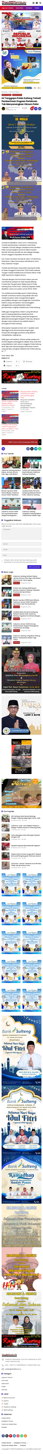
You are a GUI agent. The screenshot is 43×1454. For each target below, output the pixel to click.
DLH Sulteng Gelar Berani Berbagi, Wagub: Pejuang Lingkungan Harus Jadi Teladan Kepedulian (25, 817)
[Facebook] (28, 448)
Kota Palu (5, 1380)
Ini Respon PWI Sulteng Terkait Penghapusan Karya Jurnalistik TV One (10, 427)
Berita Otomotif (9, 1398)
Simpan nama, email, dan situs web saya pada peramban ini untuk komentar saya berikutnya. (20, 561)
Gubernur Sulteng (10, 1407)
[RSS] (25, 1435)
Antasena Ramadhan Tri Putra (13, 108)
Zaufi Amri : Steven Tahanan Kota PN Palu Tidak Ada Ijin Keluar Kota (26, 865)
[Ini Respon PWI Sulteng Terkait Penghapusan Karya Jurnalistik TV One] (10, 419)
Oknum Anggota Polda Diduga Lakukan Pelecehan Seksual (9, 403)
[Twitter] (32, 448)
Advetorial (6, 466)
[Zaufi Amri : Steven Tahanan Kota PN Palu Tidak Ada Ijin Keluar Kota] (6, 865)
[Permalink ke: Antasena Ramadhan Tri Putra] (4, 108)
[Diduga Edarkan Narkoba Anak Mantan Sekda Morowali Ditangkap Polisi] (29, 402)
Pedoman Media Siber (9, 1424)
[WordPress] (14, 1435)
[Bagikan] (39, 108)
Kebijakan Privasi (7, 1421)
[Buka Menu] (37, 3)
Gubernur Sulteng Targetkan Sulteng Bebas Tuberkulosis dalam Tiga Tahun (31, 514)
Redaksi (4, 1427)
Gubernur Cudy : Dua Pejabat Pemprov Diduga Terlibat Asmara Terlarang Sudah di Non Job (26, 827)
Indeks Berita (6, 1418)
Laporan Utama (17, 95)
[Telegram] (36, 448)
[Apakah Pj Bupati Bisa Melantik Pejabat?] (6, 846)
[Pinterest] (10, 1435)
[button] (33, 3)
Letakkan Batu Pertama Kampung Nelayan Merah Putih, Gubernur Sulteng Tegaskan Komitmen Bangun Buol (31, 493)
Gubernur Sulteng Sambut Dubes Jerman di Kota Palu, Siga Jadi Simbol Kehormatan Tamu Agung (11, 472)
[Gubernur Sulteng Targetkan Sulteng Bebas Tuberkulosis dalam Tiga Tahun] (31, 504)
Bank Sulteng (8, 1410)
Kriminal (4, 1390)
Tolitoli (6, 1404)
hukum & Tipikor (6, 95)
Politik (4, 1387)
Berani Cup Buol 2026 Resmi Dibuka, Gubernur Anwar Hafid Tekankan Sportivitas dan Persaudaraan (10, 493)
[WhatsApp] (39, 448)
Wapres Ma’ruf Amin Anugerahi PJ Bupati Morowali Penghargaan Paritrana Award (26, 855)
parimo (6, 1401)
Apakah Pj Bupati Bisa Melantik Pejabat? (25, 846)
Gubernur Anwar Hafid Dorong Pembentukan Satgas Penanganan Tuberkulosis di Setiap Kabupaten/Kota (10, 514)
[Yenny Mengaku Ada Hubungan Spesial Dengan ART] (6, 837)
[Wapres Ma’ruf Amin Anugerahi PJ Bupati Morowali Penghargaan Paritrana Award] (6, 856)
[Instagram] (18, 1435)
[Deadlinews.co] (14, 3)
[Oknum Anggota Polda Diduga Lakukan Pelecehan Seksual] (10, 395)
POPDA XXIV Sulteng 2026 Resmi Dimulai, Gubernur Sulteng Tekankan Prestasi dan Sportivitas (31, 472)
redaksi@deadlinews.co (13, 1369)
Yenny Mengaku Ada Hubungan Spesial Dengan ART (25, 836)
